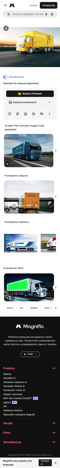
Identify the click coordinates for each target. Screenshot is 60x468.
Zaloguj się (48, 5)
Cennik (34, 5)
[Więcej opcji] (49, 113)
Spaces (7, 374)
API (5, 406)
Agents (9, 402)
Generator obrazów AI (15, 382)
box (21, 308)
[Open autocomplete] (7, 14)
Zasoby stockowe (12, 394)
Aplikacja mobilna (12, 410)
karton (10, 308)
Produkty (9, 368)
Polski (30, 354)
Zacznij (7, 423)
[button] (30, 354)
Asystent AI (9, 378)
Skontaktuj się (12, 442)
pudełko (34, 308)
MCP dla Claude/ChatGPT (20, 398)
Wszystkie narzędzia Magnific (19, 414)
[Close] (55, 463)
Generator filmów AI (14, 386)
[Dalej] (56, 150)
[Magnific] (30, 327)
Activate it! (45, 463)
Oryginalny (23, 28)
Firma (6, 432)
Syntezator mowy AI (14, 390)
